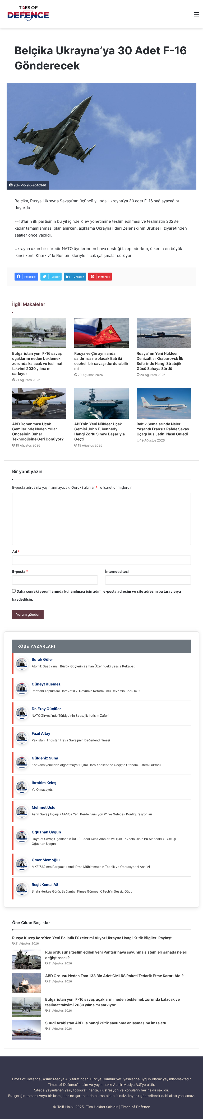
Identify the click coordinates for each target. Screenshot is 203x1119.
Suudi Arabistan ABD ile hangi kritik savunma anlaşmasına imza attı (105, 1023)
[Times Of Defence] (29, 14)
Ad (16, 551)
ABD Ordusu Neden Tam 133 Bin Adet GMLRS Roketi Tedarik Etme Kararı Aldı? (114, 975)
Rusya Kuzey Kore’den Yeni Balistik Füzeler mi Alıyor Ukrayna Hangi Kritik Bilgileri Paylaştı (92, 938)
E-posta (20, 571)
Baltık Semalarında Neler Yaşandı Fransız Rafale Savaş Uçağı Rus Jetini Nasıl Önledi (163, 429)
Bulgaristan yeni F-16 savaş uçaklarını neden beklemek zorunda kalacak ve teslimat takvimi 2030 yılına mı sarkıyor (37, 363)
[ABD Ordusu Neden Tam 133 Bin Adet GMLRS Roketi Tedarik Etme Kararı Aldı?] (26, 983)
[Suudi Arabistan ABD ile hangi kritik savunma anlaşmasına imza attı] (26, 1030)
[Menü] (196, 16)
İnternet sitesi (117, 571)
